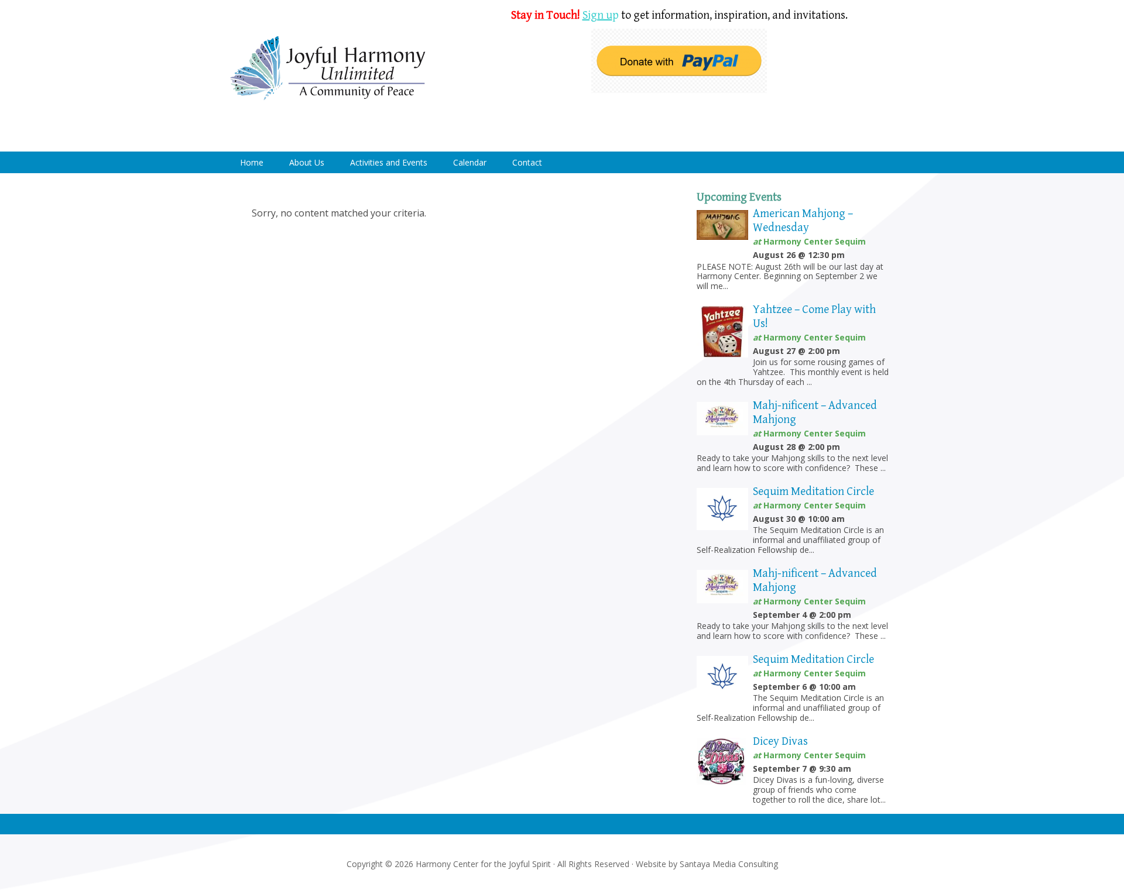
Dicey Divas (780, 741)
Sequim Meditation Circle (813, 491)
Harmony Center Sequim (327, 68)
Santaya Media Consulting (729, 863)
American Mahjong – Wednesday (803, 221)
